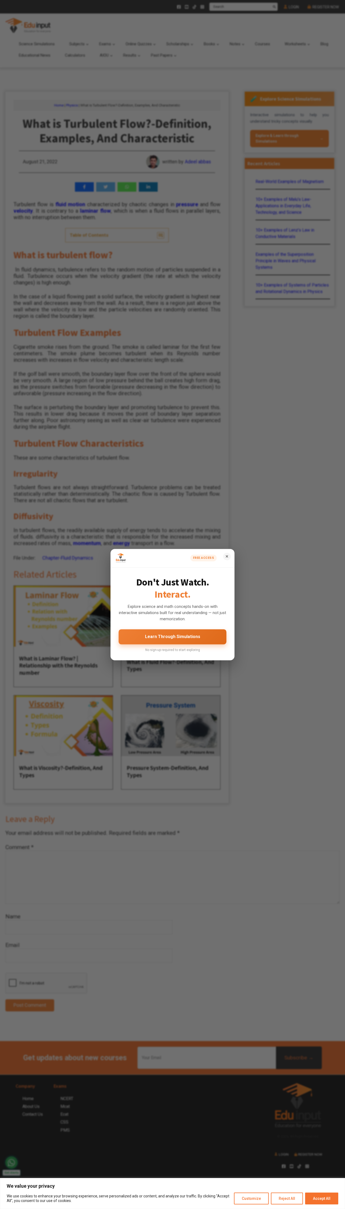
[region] (172, 1193)
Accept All (321, 1198)
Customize (251, 1198)
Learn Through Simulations (172, 636)
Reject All (287, 1198)
